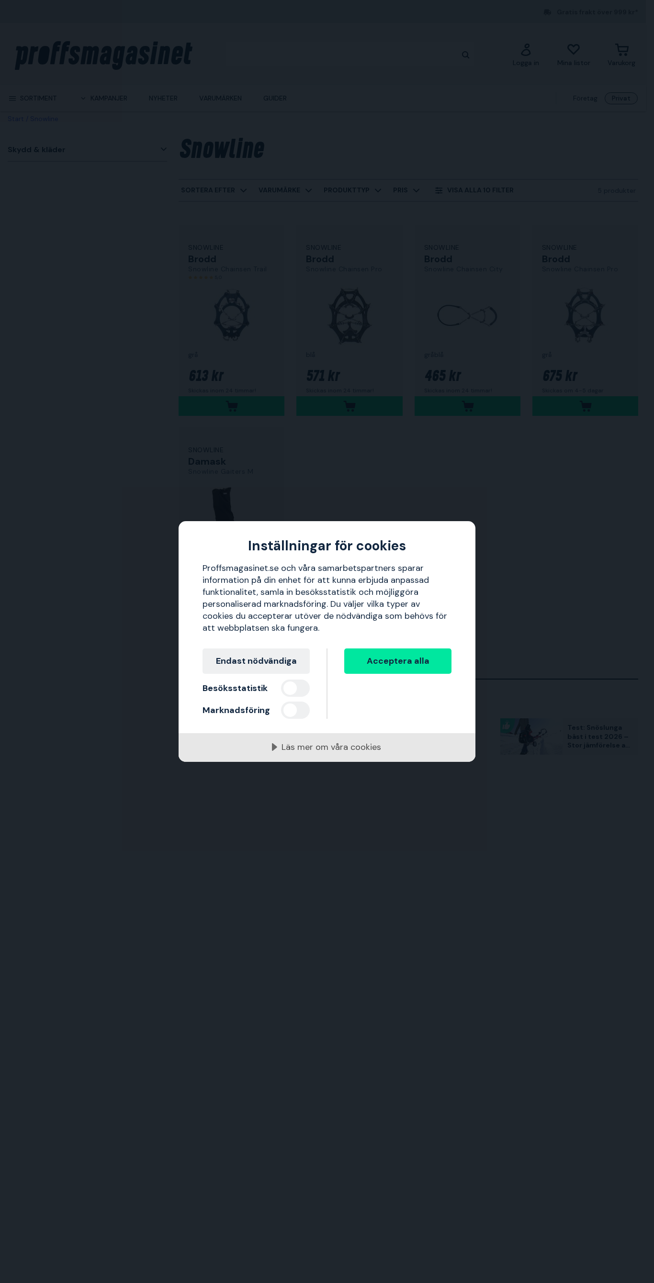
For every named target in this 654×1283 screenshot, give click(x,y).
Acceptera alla (398, 661)
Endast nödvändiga (256, 661)
